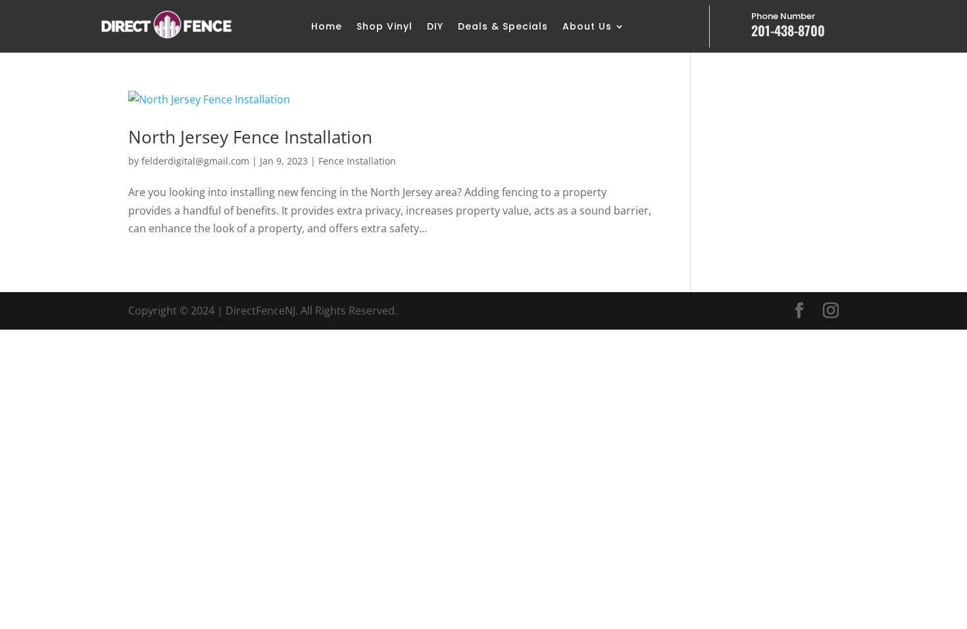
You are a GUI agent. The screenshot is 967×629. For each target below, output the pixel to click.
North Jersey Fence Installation (250, 137)
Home (326, 27)
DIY (435, 27)
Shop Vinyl (384, 27)
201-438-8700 (788, 30)
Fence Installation (357, 161)
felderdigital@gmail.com (195, 161)
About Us (587, 27)
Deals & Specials (503, 27)
